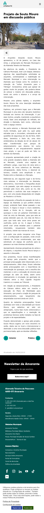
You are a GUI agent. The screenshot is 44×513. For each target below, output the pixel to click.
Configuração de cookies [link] (12, 504)
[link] (22, 36)
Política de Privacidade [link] (11, 501)
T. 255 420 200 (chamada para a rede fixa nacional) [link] (19, 402)
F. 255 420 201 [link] (10, 405)
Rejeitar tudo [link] (17, 508)
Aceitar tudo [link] (28, 508)
